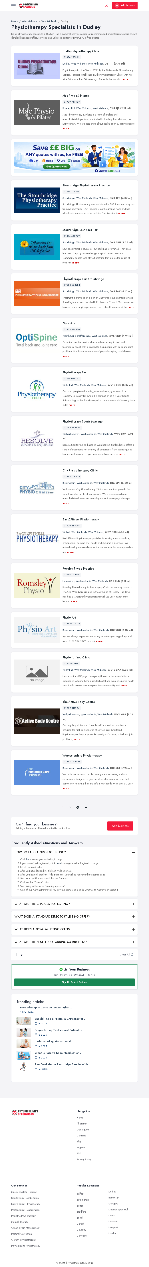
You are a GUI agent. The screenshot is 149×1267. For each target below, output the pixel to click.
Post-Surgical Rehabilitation (25, 1210)
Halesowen (68, 581)
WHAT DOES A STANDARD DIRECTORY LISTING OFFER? (52, 916)
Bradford (81, 1212)
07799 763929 (72, 102)
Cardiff (80, 1223)
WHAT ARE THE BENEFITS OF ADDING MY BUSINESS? (51, 942)
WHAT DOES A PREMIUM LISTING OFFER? (43, 929)
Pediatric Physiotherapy (23, 1216)
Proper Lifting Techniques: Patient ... (58, 1030)
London (112, 1233)
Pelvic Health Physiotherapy (25, 1246)
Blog (79, 1141)
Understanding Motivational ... (54, 1041)
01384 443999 (72, 236)
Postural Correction (21, 1234)
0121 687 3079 (72, 623)
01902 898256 (72, 329)
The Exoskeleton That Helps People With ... (63, 1064)
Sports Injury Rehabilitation (25, 1198)
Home (80, 1117)
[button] (132, 954)
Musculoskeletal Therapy (24, 1192)
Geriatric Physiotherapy (23, 1240)
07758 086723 (71, 378)
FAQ (79, 1153)
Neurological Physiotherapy (25, 1204)
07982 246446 (72, 427)
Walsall (66, 532)
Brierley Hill (69, 108)
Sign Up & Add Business (74, 982)
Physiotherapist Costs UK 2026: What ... (46, 1008)
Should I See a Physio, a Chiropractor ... (60, 1019)
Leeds (111, 1215)
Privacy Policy (84, 1159)
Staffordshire (83, 336)
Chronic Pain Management (25, 1228)
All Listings (82, 1123)
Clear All (125, 954)
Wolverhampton (71, 434)
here (28, 859)
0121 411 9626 (72, 476)
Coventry (81, 1229)
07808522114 (71, 663)
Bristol (80, 1217)
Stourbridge (69, 198)
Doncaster (82, 1235)
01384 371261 (71, 191)
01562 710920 (72, 574)
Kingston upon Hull (118, 1209)
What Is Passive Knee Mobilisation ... (58, 1053)
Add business (120, 826)
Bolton (80, 1206)
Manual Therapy (19, 1222)
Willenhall (68, 385)
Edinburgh (113, 1197)
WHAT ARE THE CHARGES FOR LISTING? (42, 904)
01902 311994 (71, 708)
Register (81, 1147)
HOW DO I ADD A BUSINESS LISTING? (40, 852)
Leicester (113, 1221)
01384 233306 (71, 57)
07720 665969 (72, 525)
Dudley (66, 63)
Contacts (81, 1135)
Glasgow (113, 1203)
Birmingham (69, 483)
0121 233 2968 (72, 761)
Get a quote (83, 1129)
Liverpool (113, 1227)
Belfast (80, 1194)
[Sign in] (106, 5)
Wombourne (69, 336)
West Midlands (78, 63)
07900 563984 (72, 285)
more (125, 79)
